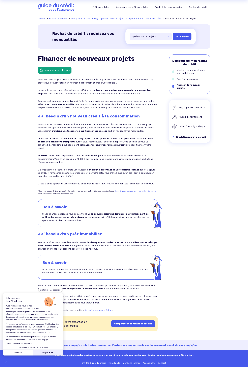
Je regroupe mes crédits (98, 310)
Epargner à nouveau (187, 79)
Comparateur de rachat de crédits (133, 323)
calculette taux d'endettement (86, 272)
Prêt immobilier (101, 7)
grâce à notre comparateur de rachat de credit (135, 191)
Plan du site (114, 363)
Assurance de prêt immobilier (132, 7)
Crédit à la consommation (169, 7)
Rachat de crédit (198, 7)
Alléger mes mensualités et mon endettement (191, 71)
